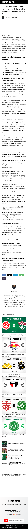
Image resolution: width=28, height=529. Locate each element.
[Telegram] (15, 275)
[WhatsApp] (21, 275)
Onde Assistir (13, 472)
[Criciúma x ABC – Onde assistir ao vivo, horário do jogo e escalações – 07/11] (14, 365)
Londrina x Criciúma (7, 50)
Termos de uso (16, 511)
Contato (14, 510)
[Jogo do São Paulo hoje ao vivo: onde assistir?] (14, 385)
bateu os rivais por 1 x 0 (8, 192)
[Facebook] (4, 275)
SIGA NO (9, 514)
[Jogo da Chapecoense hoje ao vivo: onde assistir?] (14, 425)
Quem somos (8, 510)
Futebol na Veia (5, 472)
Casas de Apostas (19, 2)
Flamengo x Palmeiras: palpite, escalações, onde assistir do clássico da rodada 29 (15, 457)
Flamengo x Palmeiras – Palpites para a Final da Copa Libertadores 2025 (16, 451)
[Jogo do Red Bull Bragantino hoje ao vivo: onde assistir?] (14, 345)
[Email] (4, 278)
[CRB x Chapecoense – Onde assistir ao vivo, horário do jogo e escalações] (14, 405)
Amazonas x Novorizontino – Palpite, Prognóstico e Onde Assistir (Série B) (16, 463)
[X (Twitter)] (9, 275)
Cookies (10, 511)
